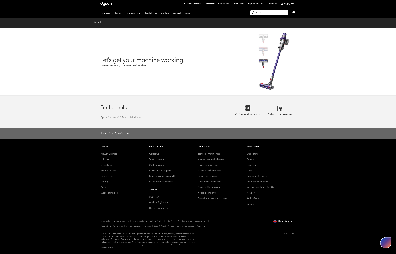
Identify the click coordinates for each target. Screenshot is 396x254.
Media (250, 170)
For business (238, 3)
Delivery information (158, 208)
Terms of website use (139, 221)
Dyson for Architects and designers (214, 198)
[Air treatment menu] (141, 12)
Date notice (200, 226)
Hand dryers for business (209, 181)
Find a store (223, 3)
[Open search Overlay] (269, 12)
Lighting (165, 12)
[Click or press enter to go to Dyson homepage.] (106, 4)
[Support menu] (182, 12)
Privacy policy (106, 221)
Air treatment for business (209, 170)
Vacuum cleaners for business (211, 159)
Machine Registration (158, 202)
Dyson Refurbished (109, 193)
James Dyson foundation (258, 181)
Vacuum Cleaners (109, 153)
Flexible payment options (160, 170)
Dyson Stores (253, 153)
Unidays (250, 204)
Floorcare (105, 12)
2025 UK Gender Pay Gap (164, 226)
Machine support (157, 165)
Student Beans (253, 198)
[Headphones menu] (158, 12)
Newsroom (252, 165)
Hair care (119, 12)
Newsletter (210, 3)
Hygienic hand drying (208, 193)
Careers (250, 159)
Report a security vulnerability (162, 176)
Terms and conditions (121, 221)
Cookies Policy (169, 221)
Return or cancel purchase (161, 181)
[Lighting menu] (170, 12)
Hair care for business (208, 165)
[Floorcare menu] (111, 12)
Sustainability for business (210, 187)
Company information (257, 176)
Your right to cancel (185, 221)
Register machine (255, 3)
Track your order (156, 159)
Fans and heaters (108, 170)
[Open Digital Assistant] (385, 242)
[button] (284, 221)
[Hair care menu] (125, 12)
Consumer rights (201, 221)
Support (177, 12)
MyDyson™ (154, 197)
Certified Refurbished (191, 3)
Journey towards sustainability (260, 187)
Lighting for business (207, 176)
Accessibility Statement (142, 226)
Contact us (272, 3)
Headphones (150, 12)
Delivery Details (155, 221)
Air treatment (133, 12)
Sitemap (129, 226)
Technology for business (209, 153)
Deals (187, 12)
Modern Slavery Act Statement (112, 226)
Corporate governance (185, 226)
